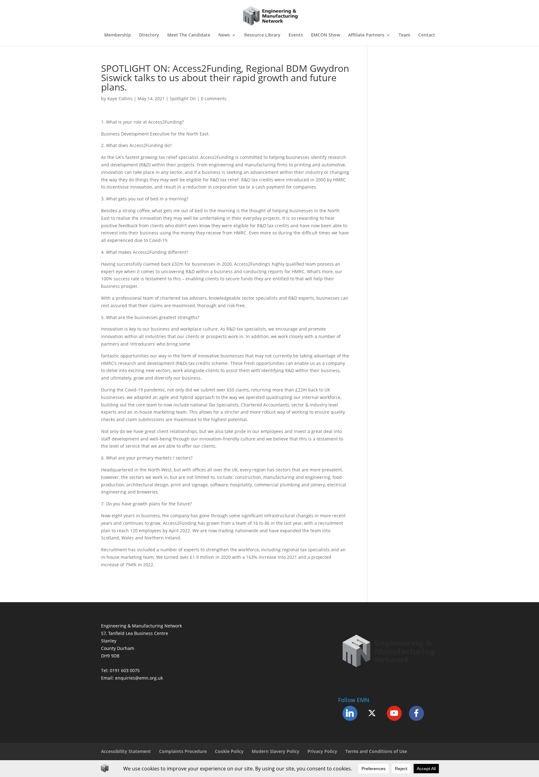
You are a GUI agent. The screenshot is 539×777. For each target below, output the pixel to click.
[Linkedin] (349, 713)
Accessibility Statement (126, 751)
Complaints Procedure (183, 751)
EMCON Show (325, 35)
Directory (149, 35)
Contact (426, 35)
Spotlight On (183, 98)
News (224, 35)
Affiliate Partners (366, 35)
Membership (117, 35)
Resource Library (262, 35)
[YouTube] (394, 713)
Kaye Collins (120, 98)
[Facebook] (416, 713)
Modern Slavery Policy (275, 751)
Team (404, 35)
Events (296, 35)
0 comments (213, 98)
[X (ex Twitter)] (372, 713)
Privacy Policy (322, 751)
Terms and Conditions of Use (376, 751)
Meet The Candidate (188, 35)
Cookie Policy (229, 751)
